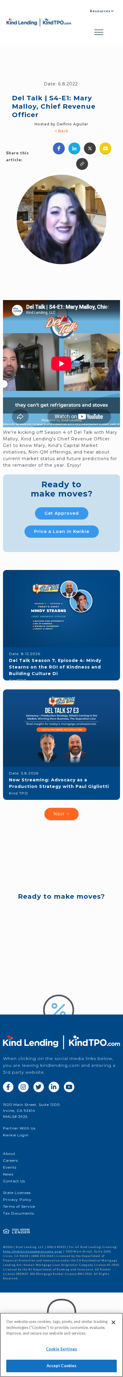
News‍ (8, 1174)
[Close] (113, 1322)
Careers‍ (10, 1160)
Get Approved (61, 513)
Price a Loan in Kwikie (61, 531)
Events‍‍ (9, 1167)
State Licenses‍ (17, 1192)
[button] (102, 10)
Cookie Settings (61, 1349)
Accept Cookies (62, 1365)
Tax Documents (18, 1213)
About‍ (9, 1153)
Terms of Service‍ (19, 1206)
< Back (61, 131)
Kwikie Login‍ (16, 1135)
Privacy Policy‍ (17, 1199)
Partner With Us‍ (19, 1128)
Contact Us (14, 1181)
